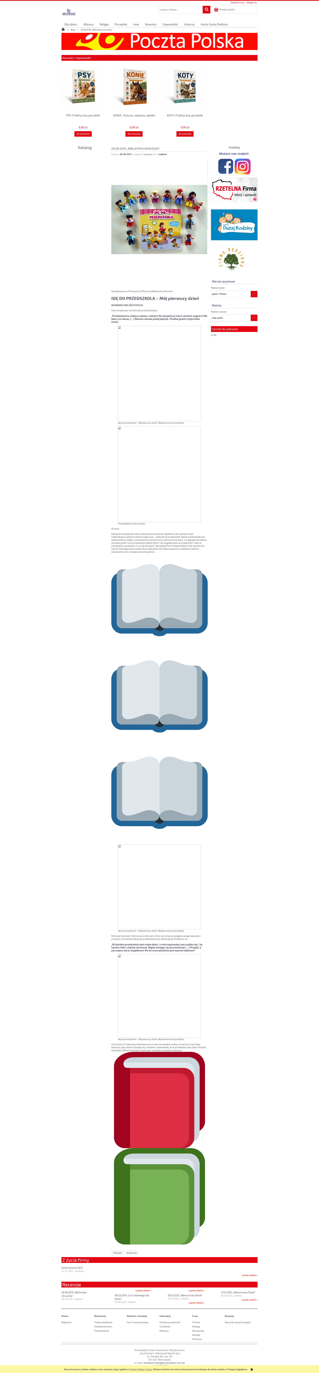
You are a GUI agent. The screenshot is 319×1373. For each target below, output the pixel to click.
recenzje (148, 154)
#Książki (117, 1252)
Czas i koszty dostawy (138, 1322)
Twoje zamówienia (103, 1322)
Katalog (85, 147)
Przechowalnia (101, 1330)
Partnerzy (197, 1339)
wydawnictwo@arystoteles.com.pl (164, 1362)
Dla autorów (198, 1330)
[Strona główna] (68, 12)
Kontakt (196, 1335)
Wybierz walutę (218, 312)
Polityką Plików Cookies (140, 1369)
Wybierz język (218, 288)
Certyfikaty (165, 1326)
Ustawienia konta (102, 1326)
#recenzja (132, 1252)
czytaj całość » (250, 1275)
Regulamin (66, 1322)
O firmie (196, 1322)
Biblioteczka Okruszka (162, 291)
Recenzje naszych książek (237, 1322)
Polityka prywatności (170, 1322)
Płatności (164, 1330)
